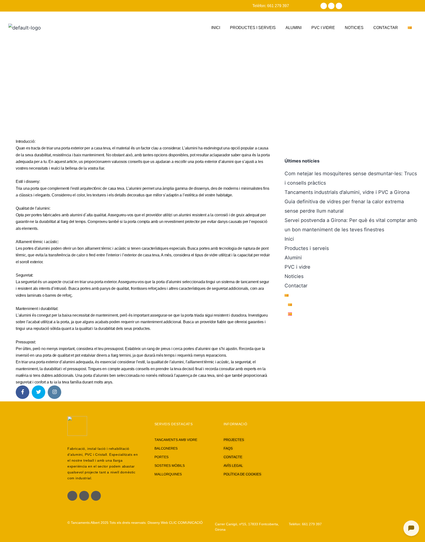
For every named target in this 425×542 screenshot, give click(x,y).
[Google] (339, 6)
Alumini (294, 28)
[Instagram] (331, 6)
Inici (215, 28)
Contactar (385, 28)
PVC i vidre (323, 28)
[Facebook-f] (72, 496)
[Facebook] (323, 6)
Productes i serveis (253, 28)
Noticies (354, 28)
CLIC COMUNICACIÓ (186, 523)
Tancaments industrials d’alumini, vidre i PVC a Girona (347, 192)
